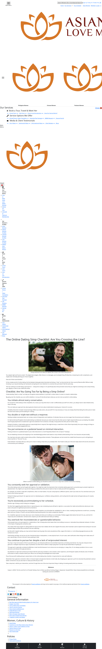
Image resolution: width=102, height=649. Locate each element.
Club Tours (21, 113)
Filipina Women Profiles (4, 231)
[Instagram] (13, 594)
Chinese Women (51, 105)
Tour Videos (12, 123)
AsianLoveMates (36, 584)
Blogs (57, 123)
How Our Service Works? (50, 113)
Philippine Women (23, 105)
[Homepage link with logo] (51, 579)
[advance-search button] (82, 3)
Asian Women (86, 5)
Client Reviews (49, 123)
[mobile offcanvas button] (3, 78)
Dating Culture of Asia (15, 628)
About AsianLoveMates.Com (16, 609)
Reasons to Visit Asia (14, 630)
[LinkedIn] (18, 594)
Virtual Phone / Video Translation (18, 118)
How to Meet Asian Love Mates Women (4, 200)
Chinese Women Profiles (4, 236)
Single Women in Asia (15, 610)
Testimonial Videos (23, 123)
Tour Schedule (77, 5)
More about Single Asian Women (18, 615)
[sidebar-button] (8, 3)
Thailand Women (79, 105)
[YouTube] (16, 594)
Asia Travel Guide (13, 631)
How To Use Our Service (15, 607)
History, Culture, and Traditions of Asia (19, 626)
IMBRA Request (48, 118)
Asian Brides (12, 623)
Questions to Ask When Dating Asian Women (21, 625)
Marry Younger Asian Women (17, 614)
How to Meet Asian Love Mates (17, 605)
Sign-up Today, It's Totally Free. (91, 2)
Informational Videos (37, 123)
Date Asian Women (14, 612)
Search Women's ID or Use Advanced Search (69, 2)
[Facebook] (8, 594)
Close (97, 108)
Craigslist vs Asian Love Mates (17, 617)
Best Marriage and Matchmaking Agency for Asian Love (23, 602)
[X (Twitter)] (11, 594)
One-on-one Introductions (34, 113)
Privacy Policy (12, 639)
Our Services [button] (68, 5)
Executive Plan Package (35, 118)
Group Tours (12, 113)
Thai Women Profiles (4, 241)
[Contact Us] (11, 591)
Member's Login (95, 5)
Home (62, 5)
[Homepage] (33, 78)
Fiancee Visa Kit (59, 118)
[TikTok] (20, 594)
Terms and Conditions (15, 641)
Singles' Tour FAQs (14, 604)
